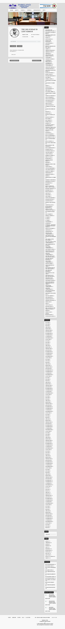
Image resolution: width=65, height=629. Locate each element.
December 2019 (48, 443)
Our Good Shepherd (49, 168)
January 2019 (48, 460)
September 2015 (48, 521)
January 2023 (48, 386)
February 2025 (48, 348)
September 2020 (48, 429)
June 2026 (47, 324)
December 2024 (48, 351)
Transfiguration (49, 298)
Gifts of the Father (49, 98)
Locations (28, 617)
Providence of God (49, 181)
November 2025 (48, 334)
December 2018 (48, 461)
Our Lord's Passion (49, 169)
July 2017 (47, 487)
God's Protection (49, 100)
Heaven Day (47, 113)
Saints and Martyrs (49, 197)
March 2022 (47, 402)
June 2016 (47, 507)
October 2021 (48, 409)
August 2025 (48, 339)
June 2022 (47, 397)
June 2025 (47, 342)
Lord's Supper (48, 153)
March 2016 (47, 512)
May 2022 (47, 399)
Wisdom (47, 310)
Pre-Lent (47, 553)
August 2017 (48, 486)
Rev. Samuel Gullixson (35, 34)
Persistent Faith (25, 36)
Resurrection (48, 190)
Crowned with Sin (49, 68)
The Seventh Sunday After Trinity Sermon (52, 602)
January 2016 (48, 515)
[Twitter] (11, 1)
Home (9, 617)
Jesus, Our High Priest (50, 138)
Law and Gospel (48, 152)
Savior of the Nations (50, 202)
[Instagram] (12, 1)
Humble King (48, 121)
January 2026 (48, 331)
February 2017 (48, 495)
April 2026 (47, 327)
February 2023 (48, 385)
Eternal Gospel (48, 78)
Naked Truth (48, 166)
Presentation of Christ (50, 177)
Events (19, 617)
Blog (23, 617)
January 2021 (48, 423)
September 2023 (48, 374)
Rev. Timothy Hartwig (50, 584)
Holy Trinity (48, 120)
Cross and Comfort (49, 67)
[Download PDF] (51, 598)
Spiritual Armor (49, 215)
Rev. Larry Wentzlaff (50, 571)
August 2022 (48, 394)
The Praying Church (49, 280)
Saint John (47, 194)
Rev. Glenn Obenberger (50, 567)
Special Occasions (49, 556)
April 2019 (47, 455)
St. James (47, 217)
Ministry (47, 162)
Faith (46, 85)
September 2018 (48, 466)
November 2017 (48, 481)
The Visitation (48, 297)
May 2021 (47, 417)
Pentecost (47, 551)
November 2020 (48, 426)
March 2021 (47, 420)
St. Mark (47, 220)
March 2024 (47, 365)
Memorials (47, 548)
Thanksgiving (48, 231)
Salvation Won (48, 200)
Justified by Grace (49, 150)
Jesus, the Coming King (50, 142)
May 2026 (47, 325)
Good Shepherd (48, 101)
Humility (47, 123)
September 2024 (48, 356)
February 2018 (48, 477)
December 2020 (48, 425)
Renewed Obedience (49, 188)
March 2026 (47, 328)
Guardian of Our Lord (50, 106)
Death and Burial (49, 72)
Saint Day (47, 193)
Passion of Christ (49, 171)
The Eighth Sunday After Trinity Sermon (52, 595)
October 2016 (48, 501)
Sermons (12, 20)
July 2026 (47, 322)
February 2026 (48, 330)
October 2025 (48, 336)
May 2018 (47, 472)
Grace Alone (48, 103)
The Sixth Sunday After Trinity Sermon (52, 608)
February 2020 (48, 440)
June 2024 (47, 360)
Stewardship (48, 221)
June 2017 (47, 489)
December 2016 (48, 498)
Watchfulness (48, 306)
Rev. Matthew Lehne (49, 576)
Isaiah (32, 36)
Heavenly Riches (49, 117)
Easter (46, 544)
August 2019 (48, 449)
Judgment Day (48, 149)
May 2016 (47, 509)
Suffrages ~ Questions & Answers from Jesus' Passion (50, 225)
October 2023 (48, 373)
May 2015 (47, 527)
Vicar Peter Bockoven (50, 587)
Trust (46, 303)
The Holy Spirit (48, 263)
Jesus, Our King (48, 141)
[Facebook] (8, 1)
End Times (47, 77)
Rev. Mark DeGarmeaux (50, 574)
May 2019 (47, 454)
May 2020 (47, 435)
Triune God (47, 301)
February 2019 (48, 458)
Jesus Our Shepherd (49, 135)
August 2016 (48, 504)
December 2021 (48, 406)
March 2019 (47, 457)
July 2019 (47, 451)
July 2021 (47, 414)
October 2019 (48, 446)
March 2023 (47, 383)
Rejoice (47, 184)
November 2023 (48, 371)
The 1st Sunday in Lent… (15, 60)
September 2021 (48, 411)
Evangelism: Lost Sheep (50, 80)
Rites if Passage (48, 191)
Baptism (47, 44)
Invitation (47, 132)
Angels (47, 37)
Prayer (46, 175)
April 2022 (47, 400)
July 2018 (47, 469)
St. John (47, 218)
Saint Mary (47, 196)
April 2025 (47, 345)
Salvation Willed (49, 199)
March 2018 (47, 475)
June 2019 (47, 452)
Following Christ (49, 91)
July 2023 (47, 377)
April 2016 (47, 510)
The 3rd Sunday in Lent (36, 60)
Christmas (47, 53)
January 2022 (48, 405)
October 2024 (48, 354)
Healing (47, 111)
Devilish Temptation (50, 75)
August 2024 (48, 357)
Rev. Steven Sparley (49, 582)
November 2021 (48, 408)
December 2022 (48, 388)
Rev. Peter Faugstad (49, 578)
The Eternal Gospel (49, 249)
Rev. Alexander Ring (49, 564)
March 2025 (47, 347)
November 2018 (48, 463)
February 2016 (48, 513)
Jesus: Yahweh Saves (49, 147)
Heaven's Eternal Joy (50, 114)
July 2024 (47, 359)
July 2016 (47, 506)
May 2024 (47, 362)
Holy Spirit (47, 118)
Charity (47, 48)
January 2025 (48, 350)
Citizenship (48, 57)
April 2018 (47, 474)
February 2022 (48, 403)
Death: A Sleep (48, 74)
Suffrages (47, 223)
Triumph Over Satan (49, 300)
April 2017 (47, 492)
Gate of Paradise (49, 97)
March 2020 (47, 438)
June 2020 (47, 434)
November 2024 (48, 353)
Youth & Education (49, 316)
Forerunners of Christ (50, 93)
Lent (14, 54)
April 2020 (47, 437)
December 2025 (48, 333)
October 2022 (48, 391)
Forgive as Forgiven (49, 95)
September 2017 (48, 484)
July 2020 (47, 432)
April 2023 (47, 382)
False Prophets (48, 88)
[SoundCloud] (14, 1)
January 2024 (48, 368)
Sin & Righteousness (49, 211)
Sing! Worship (48, 214)
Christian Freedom (49, 50)
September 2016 (48, 503)
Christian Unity (49, 51)
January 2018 (48, 478)
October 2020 (48, 428)
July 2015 (47, 524)
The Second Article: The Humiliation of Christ (49, 283)
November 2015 (48, 518)
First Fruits (48, 90)
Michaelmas (48, 158)
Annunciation (48, 39)
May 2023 (47, 380)
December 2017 (48, 480)
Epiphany (47, 545)
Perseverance (48, 172)
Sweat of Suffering (49, 228)
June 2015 (47, 526)
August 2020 (48, 431)
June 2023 (47, 379)
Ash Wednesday (48, 43)
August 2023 (48, 376)
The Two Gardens (49, 295)
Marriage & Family (49, 155)
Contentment (48, 65)
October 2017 (48, 483)
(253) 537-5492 (54, 617)
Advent (47, 541)
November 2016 (48, 500)
